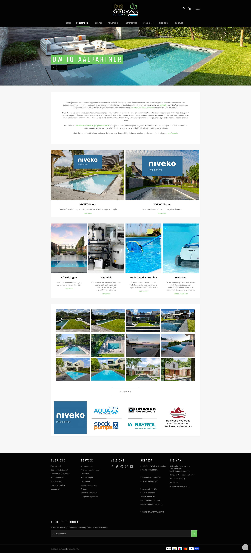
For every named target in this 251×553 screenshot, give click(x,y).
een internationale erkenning (142, 108)
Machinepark (56, 481)
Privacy (84, 489)
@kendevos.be (152, 500)
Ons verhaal (56, 466)
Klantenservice (87, 466)
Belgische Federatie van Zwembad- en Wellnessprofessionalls (180, 468)
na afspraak (172, 133)
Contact (179, 23)
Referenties (131, 23)
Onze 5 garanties (58, 485)
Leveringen (85, 481)
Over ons (163, 23)
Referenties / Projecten (60, 474)
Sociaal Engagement (59, 470)
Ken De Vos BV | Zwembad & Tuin (67, 549)
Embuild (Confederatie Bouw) (182, 475)
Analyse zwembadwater (90, 470)
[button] (73, 321)
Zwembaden (82, 23)
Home (68, 23)
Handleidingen (87, 477)
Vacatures (55, 489)
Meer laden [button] (125, 391)
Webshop (147, 23)
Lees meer (88, 213)
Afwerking (113, 23)
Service (98, 23)
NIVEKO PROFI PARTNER (180, 486)
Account (197, 9)
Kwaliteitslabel (57, 477)
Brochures (85, 474)
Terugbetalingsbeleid (89, 497)
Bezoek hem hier (181, 294)
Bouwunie (174, 482)
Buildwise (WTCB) (177, 479)
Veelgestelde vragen (89, 485)
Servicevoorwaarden (89, 493)
